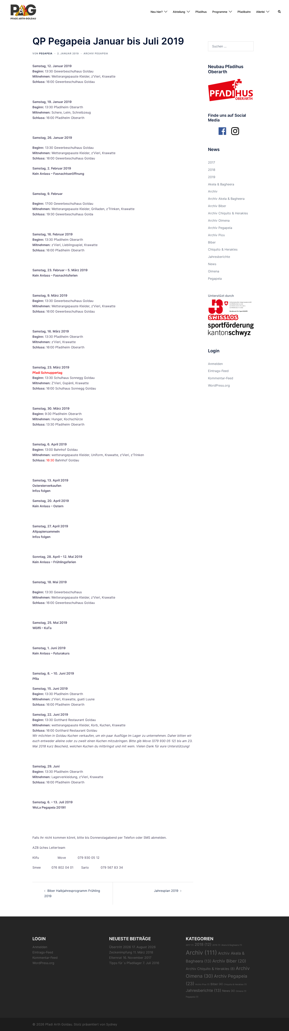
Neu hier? (157, 11)
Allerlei (260, 11)
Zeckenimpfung (120, 952)
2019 (211, 177)
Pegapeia (45, 53)
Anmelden (215, 364)
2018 (211, 170)
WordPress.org (219, 385)
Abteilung (179, 11)
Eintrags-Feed (218, 371)
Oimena (213, 271)
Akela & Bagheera (221, 184)
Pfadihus (201, 11)
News (212, 264)
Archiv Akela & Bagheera (226, 199)
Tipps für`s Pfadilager (125, 963)
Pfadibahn (244, 11)
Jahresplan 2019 (166, 891)
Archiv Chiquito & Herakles (228, 213)
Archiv (212, 191)
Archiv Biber (217, 206)
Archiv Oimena (219, 220)
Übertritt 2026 (120, 947)
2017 (211, 162)
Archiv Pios (216, 235)
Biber (212, 242)
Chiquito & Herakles (222, 249)
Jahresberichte (219, 257)
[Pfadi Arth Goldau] (23, 11)
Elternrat (115, 958)
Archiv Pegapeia (96, 53)
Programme (219, 11)
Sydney (111, 1024)
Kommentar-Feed (220, 378)
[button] (279, 11)
